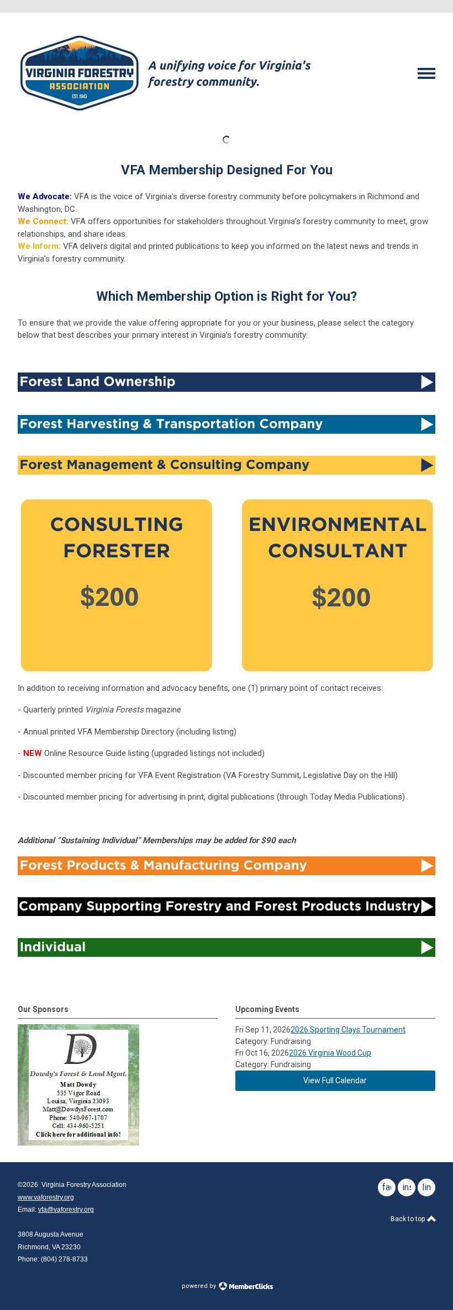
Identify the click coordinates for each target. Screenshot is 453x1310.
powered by (200, 1286)
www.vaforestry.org (46, 1197)
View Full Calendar (335, 1080)
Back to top (408, 1219)
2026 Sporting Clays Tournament (348, 1029)
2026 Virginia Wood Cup (330, 1052)
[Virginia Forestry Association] (165, 115)
